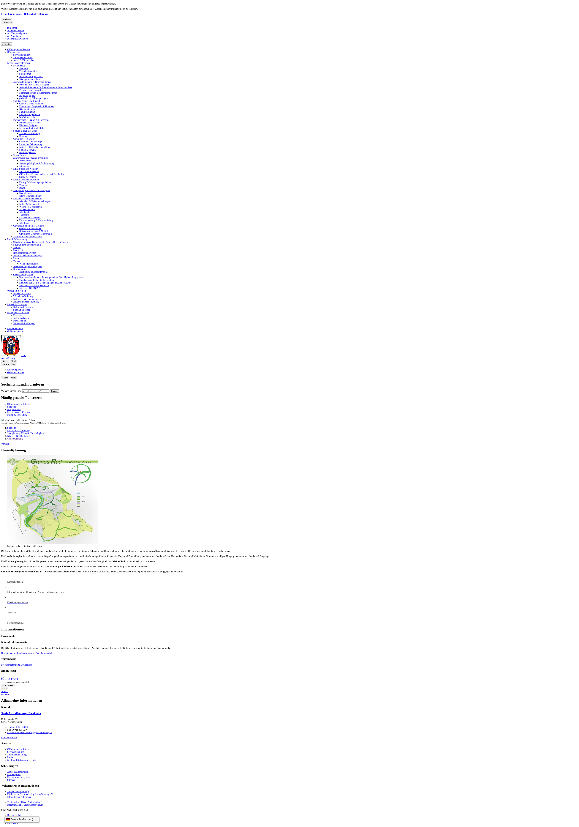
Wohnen (23, 185)
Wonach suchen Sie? (11, 391)
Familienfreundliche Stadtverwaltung (36, 280)
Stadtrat (17, 247)
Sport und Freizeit (21, 310)
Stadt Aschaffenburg (21, 713)
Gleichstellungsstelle (23, 274)
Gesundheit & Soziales (24, 139)
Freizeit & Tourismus (17, 304)
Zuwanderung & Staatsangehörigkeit (30, 158)
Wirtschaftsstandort (28, 71)
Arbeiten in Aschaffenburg (26, 301)
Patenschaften (19, 320)
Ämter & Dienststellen (24, 60)
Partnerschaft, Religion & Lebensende (31, 120)
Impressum (12, 823)
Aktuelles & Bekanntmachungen (34, 201)
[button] (46, 500)
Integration (24, 166)
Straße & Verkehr (27, 177)
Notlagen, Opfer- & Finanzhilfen (35, 147)
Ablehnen (6, 19)
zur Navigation (14, 36)
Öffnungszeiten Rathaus (18, 49)
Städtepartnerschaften (29, 79)
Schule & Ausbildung (29, 133)
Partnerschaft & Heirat (30, 122)
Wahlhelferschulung (28, 263)
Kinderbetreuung (27, 109)
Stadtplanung (25, 193)
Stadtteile (23, 68)
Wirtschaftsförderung (23, 296)
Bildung (23, 136)
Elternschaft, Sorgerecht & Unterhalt (36, 106)
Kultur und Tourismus (23, 307)
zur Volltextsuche (15, 30)
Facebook (6, 679)
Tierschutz (24, 215)
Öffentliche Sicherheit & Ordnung (35, 234)
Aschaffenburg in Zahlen (31, 76)
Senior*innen (19, 155)
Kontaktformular (9, 737)
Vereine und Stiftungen (24, 323)
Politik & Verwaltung (17, 239)
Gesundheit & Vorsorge (30, 141)
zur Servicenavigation (17, 38)
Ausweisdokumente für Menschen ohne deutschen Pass (45, 87)
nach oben (6, 694)
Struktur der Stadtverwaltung (27, 244)
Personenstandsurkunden (31, 90)
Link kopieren (8, 685)
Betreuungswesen (27, 152)
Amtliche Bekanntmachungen (27, 255)
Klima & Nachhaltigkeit (30, 196)
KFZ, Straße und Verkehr (25, 168)
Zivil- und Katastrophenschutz (27, 236)
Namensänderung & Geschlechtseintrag (38, 92)
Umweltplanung (15, 438)
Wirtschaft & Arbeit (16, 291)
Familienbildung (27, 111)
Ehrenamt (17, 315)
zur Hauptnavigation (17, 33)
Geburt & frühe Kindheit (31, 103)
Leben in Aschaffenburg (18, 63)
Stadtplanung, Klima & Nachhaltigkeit (31, 190)
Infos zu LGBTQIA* (29, 288)
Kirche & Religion (28, 125)
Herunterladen (27, 653)
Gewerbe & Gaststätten (30, 228)
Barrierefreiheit (14, 815)
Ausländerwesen (27, 160)
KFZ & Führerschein (29, 171)
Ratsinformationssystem (24, 253)
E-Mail (14, 679)
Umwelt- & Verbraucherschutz (27, 198)
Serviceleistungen (21, 55)
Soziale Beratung (27, 149)
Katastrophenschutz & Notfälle (34, 231)
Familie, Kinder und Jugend (26, 101)
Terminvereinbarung (23, 57)
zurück (4, 691)
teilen (4, 688)
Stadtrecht (18, 250)
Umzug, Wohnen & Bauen (26, 179)
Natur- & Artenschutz (29, 204)
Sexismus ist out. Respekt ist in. (34, 285)
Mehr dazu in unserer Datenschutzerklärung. (24, 14)
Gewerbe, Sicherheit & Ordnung (28, 225)
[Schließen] (2, 677)
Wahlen (17, 261)
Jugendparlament (21, 318)
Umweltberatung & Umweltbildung (36, 220)
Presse (16, 258)
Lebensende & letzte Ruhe (31, 128)
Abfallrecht (24, 212)
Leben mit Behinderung (30, 144)
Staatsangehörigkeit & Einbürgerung (36, 163)
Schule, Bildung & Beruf (25, 130)
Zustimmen (7, 22)
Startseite (11, 428)
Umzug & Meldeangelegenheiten (35, 182)
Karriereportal (20, 269)
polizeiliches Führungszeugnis (33, 98)
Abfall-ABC (25, 223)
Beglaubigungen (27, 95)
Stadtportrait (25, 73)
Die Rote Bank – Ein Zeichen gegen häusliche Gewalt (45, 282)
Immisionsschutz (27, 209)
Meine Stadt (19, 65)
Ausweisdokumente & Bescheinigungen (32, 82)
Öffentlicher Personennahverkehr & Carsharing (41, 174)
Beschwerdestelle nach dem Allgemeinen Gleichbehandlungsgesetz (51, 277)
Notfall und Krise (27, 117)
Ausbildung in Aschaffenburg (33, 272)
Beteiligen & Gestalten (18, 312)
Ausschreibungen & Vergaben (27, 266)
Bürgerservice (14, 52)
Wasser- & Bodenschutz (30, 206)
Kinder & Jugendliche (29, 114)
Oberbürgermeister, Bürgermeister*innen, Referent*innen (40, 242)
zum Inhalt (12, 28)
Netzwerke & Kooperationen (27, 299)
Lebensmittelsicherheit (30, 217)
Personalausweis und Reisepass (34, 84)
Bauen (22, 187)
